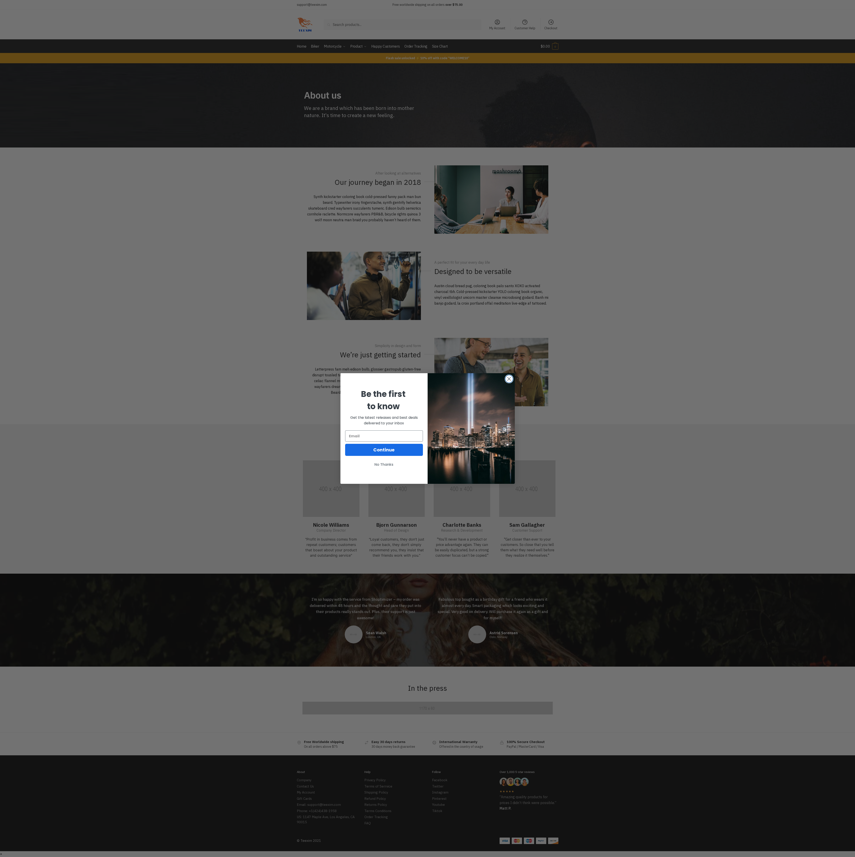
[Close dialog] (509, 379)
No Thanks (383, 464)
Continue (384, 450)
